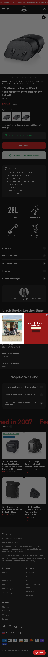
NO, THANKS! (36, 331)
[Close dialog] (47, 314)
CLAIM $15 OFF (36, 328)
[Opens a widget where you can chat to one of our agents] (39, 653)
